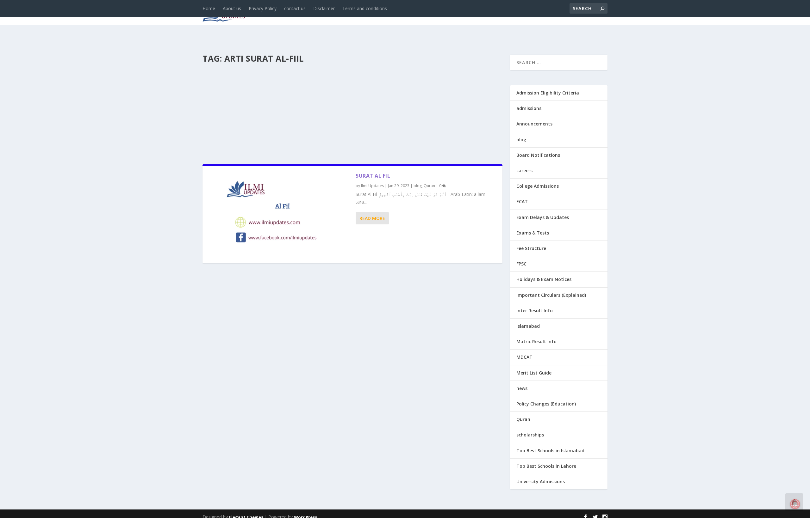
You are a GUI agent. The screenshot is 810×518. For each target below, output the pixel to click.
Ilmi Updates (372, 185)
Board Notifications (538, 155)
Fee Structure (531, 248)
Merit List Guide (533, 373)
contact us (295, 8)
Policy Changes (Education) (546, 404)
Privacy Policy (263, 8)
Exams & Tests (449, 13)
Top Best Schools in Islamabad (550, 451)
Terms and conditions (364, 8)
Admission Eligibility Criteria (547, 93)
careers (363, 13)
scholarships (530, 435)
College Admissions (537, 186)
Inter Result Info (534, 311)
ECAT (522, 201)
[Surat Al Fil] (279, 215)
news (314, 13)
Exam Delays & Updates (542, 217)
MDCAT (524, 357)
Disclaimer (324, 8)
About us (232, 8)
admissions (399, 13)
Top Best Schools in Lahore (546, 466)
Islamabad (528, 326)
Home (208, 8)
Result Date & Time (571, 13)
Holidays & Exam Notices (543, 279)
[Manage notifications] (795, 504)
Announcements (507, 13)
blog (337, 13)
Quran (429, 185)
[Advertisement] (352, 112)
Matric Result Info (536, 341)
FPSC (521, 264)
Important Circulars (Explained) (551, 295)
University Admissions (540, 481)
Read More (372, 218)
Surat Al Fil (373, 175)
